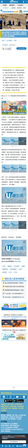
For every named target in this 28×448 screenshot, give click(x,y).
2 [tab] (12, 9)
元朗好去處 (13, 406)
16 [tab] (17, 13)
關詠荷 (10, 266)
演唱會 (5, 5)
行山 (10, 272)
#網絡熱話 (7, 431)
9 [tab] (13, 11)
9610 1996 (17, 261)
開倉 (12, 404)
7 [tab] (10, 11)
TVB (16, 272)
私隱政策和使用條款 (20, 437)
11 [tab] (17, 11)
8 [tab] (12, 11)
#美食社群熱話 (5, 425)
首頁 (3, 40)
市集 (8, 404)
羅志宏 (6, 45)
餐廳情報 (14, 408)
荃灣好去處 (20, 406)
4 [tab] (15, 9)
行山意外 (17, 266)
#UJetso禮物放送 (6, 429)
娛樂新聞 (19, 8)
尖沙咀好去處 (18, 404)
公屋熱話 (13, 8)
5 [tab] (17, 9)
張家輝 (4, 272)
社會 (9, 408)
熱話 (15, 40)
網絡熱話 (5, 269)
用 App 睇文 (22, 48)
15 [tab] (15, 13)
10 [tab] (15, 11)
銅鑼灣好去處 (5, 406)
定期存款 (25, 8)
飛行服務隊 (13, 269)
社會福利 (3, 410)
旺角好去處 (4, 408)
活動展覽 (3, 404)
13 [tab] (12, 13)
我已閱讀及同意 (14, 441)
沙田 (20, 269)
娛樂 (23, 266)
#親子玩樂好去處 (14, 425)
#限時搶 (15, 427)
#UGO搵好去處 (5, 424)
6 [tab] (18, 9)
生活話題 (9, 40)
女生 (4, 266)
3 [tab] (13, 9)
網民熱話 (3, 415)
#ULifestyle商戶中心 (17, 429)
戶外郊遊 (20, 408)
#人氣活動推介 (14, 424)
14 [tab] (13, 13)
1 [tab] (10, 9)
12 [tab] (18, 11)
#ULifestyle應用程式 (7, 427)
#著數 (2, 431)
